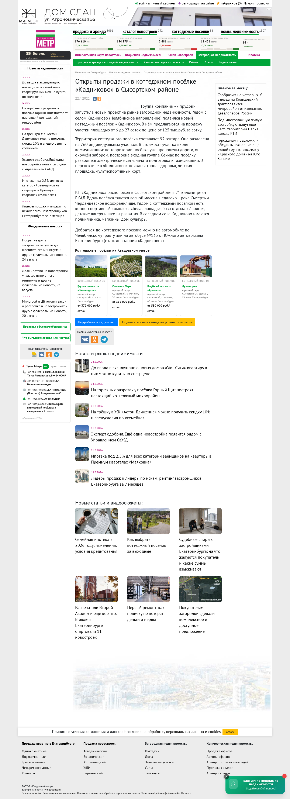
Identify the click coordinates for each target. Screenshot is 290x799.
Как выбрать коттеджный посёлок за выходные (146, 545)
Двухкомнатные (34, 756)
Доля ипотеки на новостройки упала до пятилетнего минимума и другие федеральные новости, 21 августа (45, 280)
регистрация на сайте (197, 3)
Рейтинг (194, 62)
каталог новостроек (139, 31)
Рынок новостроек (180, 55)
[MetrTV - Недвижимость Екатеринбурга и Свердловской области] (45, 38)
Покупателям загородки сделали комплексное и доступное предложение (197, 619)
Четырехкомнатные (36, 767)
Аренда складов (219, 773)
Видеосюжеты (228, 62)
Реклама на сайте (31, 793)
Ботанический (93, 756)
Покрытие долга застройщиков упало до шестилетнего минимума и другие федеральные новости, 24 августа (44, 249)
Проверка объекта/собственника (45, 326)
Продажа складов (220, 767)
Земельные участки (159, 762)
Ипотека (254, 55)
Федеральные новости (45, 226)
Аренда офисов (218, 756)
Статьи (209, 62)
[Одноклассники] (99, 99)
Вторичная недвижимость (143, 55)
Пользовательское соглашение (59, 793)
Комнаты (28, 773)
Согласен (230, 732)
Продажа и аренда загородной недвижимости (107, 62)
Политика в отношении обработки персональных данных (108, 793)
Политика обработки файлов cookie (160, 793)
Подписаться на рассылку (157, 322)
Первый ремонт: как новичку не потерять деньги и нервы (146, 613)
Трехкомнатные (33, 762)
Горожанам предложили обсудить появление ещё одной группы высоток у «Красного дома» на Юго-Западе (240, 149)
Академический (95, 751)
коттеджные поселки (190, 31)
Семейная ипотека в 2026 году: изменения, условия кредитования (96, 545)
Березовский (93, 773)
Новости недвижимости (45, 68)
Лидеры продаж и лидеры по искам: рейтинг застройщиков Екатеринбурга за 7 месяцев (44, 211)
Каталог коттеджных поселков (164, 62)
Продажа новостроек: (99, 743)
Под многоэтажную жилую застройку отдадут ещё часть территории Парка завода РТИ (240, 126)
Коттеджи (152, 751)
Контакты (186, 793)
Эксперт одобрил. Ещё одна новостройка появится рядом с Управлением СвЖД (44, 164)
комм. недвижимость (240, 31)
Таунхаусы (152, 773)
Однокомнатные (34, 751)
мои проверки (258, 3)
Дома (149, 756)
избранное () (231, 3)
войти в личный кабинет (156, 3)
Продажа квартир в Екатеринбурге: (48, 743)
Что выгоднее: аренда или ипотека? (46, 338)
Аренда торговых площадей (228, 762)
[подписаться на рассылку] (34, 354)
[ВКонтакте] (95, 99)
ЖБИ (86, 767)
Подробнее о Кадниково (96, 322)
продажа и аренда (89, 31)
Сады (149, 767)
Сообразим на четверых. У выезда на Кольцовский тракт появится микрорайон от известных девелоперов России (240, 104)
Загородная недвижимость (217, 55)
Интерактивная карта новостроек (98, 55)
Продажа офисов (219, 751)
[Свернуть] (226, 776)
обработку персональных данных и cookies (184, 731)
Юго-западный (94, 762)
